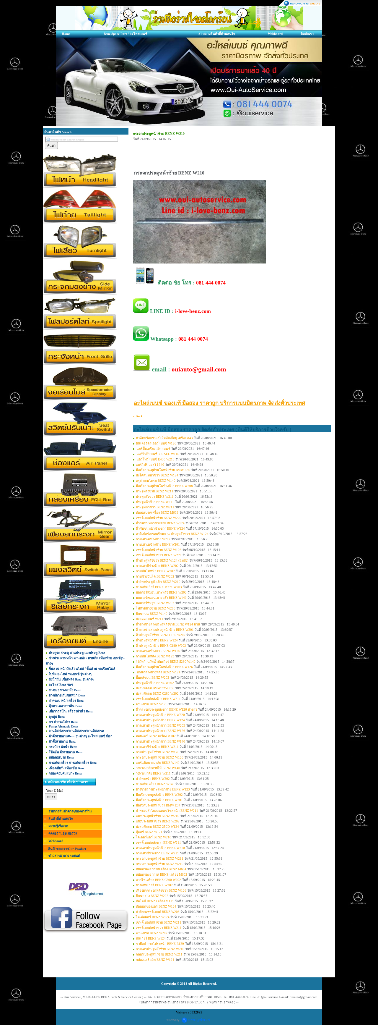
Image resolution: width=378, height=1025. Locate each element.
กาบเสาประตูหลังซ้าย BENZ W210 (160, 949)
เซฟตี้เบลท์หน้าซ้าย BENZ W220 (158, 518)
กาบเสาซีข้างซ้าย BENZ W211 (157, 746)
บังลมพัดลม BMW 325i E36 (155, 688)
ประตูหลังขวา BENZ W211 (155, 496)
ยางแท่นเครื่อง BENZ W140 (155, 784)
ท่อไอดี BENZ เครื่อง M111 (155, 901)
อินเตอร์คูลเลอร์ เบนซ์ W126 (156, 443)
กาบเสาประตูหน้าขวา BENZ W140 (160, 741)
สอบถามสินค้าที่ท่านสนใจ (216, 33)
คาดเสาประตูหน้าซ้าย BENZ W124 (160, 720)
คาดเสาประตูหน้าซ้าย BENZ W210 (160, 848)
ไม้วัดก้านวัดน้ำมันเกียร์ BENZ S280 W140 (165, 661)
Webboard (275, 33)
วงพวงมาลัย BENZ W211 (153, 773)
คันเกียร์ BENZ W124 (151, 938)
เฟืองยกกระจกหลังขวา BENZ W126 (161, 890)
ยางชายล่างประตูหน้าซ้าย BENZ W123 (163, 789)
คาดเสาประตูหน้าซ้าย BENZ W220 (160, 715)
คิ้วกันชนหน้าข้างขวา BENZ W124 (160, 528)
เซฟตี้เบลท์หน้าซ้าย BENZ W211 (158, 922)
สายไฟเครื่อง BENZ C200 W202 (158, 880)
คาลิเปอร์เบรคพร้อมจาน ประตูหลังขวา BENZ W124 (172, 534)
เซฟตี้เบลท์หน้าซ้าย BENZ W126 (158, 550)
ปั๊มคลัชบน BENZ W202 (152, 677)
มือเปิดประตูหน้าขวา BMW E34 (158, 805)
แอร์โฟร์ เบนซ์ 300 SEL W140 (157, 454)
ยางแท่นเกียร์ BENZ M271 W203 (159, 587)
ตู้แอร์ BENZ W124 (149, 832)
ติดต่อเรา (307, 33)
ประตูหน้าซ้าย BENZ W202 (155, 683)
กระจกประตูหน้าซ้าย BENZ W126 (159, 757)
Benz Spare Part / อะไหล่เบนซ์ (125, 33)
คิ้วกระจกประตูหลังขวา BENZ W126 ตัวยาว (166, 709)
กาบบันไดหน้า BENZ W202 (155, 571)
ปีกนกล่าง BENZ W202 (152, 896)
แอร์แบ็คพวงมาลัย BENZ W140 (158, 762)
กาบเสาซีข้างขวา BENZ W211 (157, 853)
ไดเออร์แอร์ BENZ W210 (153, 837)
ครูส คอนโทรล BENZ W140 (155, 480)
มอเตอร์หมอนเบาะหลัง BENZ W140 (161, 597)
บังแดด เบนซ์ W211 (149, 619)
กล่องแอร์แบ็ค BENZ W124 (155, 959)
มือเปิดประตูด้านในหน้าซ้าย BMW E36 (163, 470)
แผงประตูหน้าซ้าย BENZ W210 (157, 816)
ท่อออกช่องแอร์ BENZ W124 (156, 906)
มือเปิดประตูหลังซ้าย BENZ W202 (159, 794)
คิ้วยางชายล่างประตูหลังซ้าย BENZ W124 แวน (168, 624)
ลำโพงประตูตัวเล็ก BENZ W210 (158, 581)
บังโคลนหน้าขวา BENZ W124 (157, 475)
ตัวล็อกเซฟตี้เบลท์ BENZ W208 (158, 912)
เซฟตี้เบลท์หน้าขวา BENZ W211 (159, 927)
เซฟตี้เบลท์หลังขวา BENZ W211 (158, 842)
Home (66, 33)
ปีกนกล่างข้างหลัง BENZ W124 (158, 672)
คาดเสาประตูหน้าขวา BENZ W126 (160, 731)
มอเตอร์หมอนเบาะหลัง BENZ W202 (161, 592)
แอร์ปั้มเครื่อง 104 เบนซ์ (153, 448)
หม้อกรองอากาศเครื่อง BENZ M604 (161, 869)
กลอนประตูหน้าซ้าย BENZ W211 (159, 954)
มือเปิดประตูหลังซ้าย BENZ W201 (159, 800)
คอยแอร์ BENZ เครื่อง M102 (156, 736)
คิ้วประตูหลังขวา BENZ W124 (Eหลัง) (162, 560)
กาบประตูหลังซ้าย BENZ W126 (157, 752)
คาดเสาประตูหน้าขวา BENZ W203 (160, 725)
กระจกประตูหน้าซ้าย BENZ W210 (159, 864)
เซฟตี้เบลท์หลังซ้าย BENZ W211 (158, 699)
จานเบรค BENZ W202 (151, 933)
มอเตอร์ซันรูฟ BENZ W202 (155, 603)
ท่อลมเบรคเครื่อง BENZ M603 (157, 512)
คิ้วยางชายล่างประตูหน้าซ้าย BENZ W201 (165, 629)
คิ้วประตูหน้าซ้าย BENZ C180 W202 (161, 645)
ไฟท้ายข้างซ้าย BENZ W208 (155, 608)
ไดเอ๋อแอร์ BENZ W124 (153, 917)
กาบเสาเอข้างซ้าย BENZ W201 (158, 544)
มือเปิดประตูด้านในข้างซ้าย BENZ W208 (164, 486)
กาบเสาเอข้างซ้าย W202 (153, 539)
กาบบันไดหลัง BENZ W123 (155, 656)
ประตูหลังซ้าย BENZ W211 (154, 491)
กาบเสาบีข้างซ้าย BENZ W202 (157, 566)
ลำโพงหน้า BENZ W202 (153, 778)
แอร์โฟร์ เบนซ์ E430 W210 (155, 459)
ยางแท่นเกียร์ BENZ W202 (154, 885)
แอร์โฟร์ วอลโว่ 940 (150, 464)
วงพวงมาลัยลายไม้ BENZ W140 (158, 768)
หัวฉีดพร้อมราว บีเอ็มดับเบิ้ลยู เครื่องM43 (164, 438)
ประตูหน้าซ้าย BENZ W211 (155, 502)
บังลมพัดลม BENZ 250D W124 (157, 826)
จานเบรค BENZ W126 (151, 704)
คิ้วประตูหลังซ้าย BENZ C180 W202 (160, 635)
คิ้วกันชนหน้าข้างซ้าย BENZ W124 (160, 523)
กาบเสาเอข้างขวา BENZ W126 (158, 651)
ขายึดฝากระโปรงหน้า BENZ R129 (160, 943)
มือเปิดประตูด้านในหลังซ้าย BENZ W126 (164, 667)
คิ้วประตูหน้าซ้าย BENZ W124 (157, 640)
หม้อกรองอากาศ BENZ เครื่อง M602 (161, 874)
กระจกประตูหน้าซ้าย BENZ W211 (159, 858)
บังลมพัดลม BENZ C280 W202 (157, 693)
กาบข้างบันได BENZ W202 (155, 576)
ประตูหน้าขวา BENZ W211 (155, 507)
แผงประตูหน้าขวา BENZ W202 (158, 821)
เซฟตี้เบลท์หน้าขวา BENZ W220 (159, 555)
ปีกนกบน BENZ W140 (151, 613)
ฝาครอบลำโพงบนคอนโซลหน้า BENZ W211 (167, 810)
